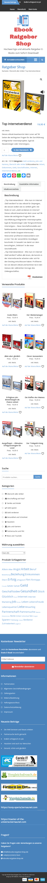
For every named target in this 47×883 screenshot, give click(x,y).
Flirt (28, 579)
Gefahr (10, 585)
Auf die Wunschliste (10, 155)
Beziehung (17, 574)
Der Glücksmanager (35, 315)
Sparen (6, 619)
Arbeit (41, 164)
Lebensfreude (36, 601)
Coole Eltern (12, 315)
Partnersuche (27, 611)
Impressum (8, 712)
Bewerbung (6, 575)
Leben (24, 601)
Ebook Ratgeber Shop (23, 36)
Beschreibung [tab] (9, 184)
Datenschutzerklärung (12, 707)
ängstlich (18, 624)
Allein (5, 569)
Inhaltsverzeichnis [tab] (11, 189)
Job (19, 171)
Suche (37, 477)
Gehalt (17, 586)
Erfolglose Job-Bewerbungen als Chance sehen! (12, 399)
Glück (41, 591)
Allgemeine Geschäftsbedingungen (17, 688)
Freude (4, 586)
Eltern (4, 580)
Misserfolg (30, 607)
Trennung (14, 620)
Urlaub (20, 620)
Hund (15, 597)
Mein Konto (33, 9)
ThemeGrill (27, 876)
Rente (13, 615)
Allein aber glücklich (12, 356)
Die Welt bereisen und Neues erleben (18, 729)
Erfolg (12, 579)
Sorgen (35, 616)
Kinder (19, 602)
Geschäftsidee (23, 167)
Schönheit (25, 616)
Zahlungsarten (9, 693)
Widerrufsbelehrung (11, 698)
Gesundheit (28, 591)
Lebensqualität (9, 607)
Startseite (5, 71)
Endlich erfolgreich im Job (30, 2)
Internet (33, 167)
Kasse (12, 9)
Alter (10, 569)
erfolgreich (21, 580)
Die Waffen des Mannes (35, 397)
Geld (14, 167)
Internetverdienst (9, 171)
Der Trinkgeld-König (34, 443)
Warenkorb (21, 9)
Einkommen (6, 167)
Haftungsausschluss (12, 702)
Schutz (18, 616)
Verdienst (28, 619)
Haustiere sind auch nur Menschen (17, 743)
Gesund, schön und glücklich (15, 748)
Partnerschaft (10, 612)
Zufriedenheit (8, 623)
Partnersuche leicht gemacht (15, 734)
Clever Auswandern (35, 356)
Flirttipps (35, 579)
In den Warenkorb (21, 150)
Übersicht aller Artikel (17, 71)
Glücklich (7, 596)
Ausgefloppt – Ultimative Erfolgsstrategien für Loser (12, 445)
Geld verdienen (29, 161)
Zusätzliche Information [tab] (29, 184)
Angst (16, 569)
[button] (41, 79)
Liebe (21, 607)
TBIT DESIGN (15, 876)
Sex (31, 615)
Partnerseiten (9, 684)
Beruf (33, 569)
